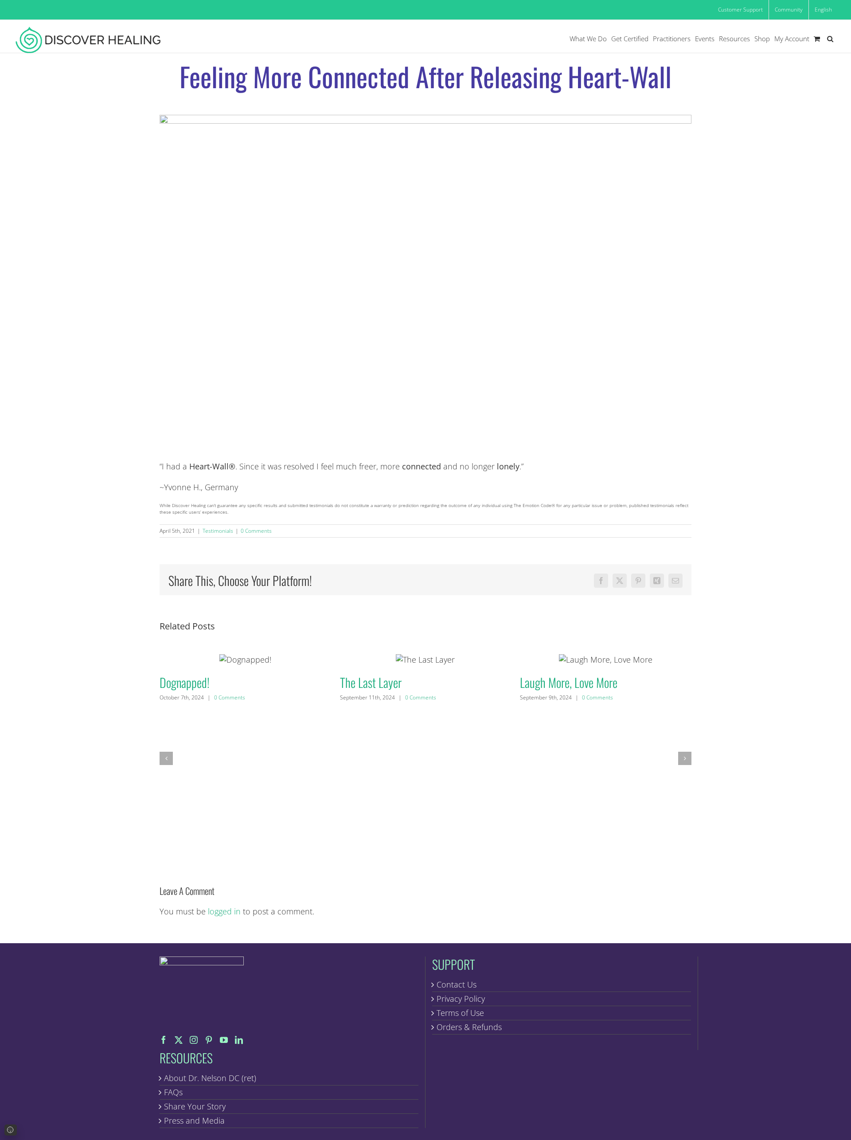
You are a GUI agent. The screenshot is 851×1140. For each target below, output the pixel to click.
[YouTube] (224, 1040)
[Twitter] (179, 1040)
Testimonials (218, 531)
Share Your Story (195, 1106)
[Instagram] (194, 1040)
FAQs (173, 1092)
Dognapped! (245, 659)
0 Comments (256, 531)
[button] (830, 38)
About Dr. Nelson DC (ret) (210, 1078)
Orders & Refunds (469, 1027)
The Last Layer (425, 659)
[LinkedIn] (239, 1040)
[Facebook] (164, 1040)
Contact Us (456, 984)
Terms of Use (460, 1012)
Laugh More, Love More (605, 659)
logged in (224, 911)
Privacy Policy (461, 998)
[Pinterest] (209, 1040)
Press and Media (194, 1120)
